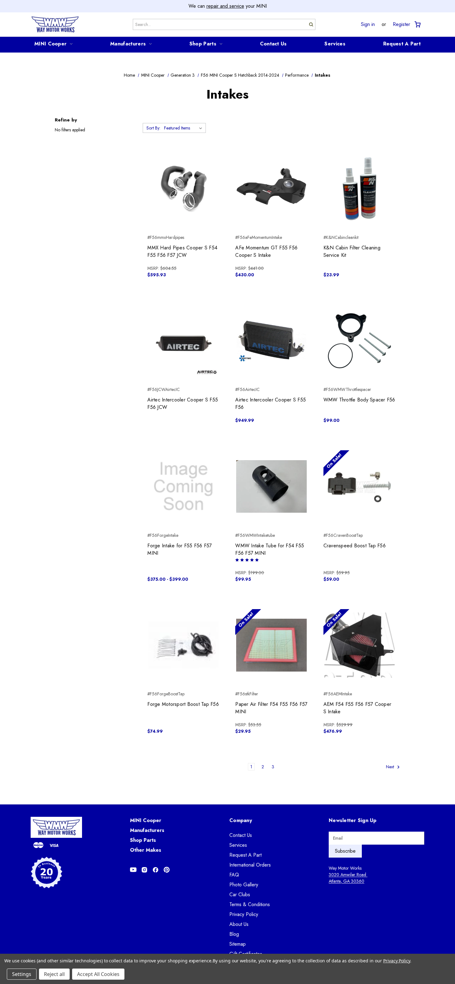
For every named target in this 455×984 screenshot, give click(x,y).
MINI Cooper (50, 43)
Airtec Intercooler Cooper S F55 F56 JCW (182, 403)
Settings (21, 974)
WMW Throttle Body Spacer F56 (359, 399)
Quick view (183, 178)
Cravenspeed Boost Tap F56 (354, 545)
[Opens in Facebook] (155, 870)
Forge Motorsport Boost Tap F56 (183, 704)
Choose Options (271, 200)
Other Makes (145, 850)
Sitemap (237, 944)
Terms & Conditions (249, 904)
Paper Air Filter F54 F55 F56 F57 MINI (271, 708)
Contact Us (273, 43)
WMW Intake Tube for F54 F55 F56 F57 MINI (269, 549)
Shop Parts (202, 43)
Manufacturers (128, 43)
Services (334, 43)
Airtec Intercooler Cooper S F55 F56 (270, 403)
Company (240, 820)
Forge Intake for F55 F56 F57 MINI (179, 549)
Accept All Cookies (98, 974)
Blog (234, 934)
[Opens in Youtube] (133, 870)
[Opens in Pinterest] (166, 870)
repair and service (225, 6)
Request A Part (402, 43)
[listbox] (184, 128)
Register (401, 24)
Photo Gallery (243, 884)
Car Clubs (239, 894)
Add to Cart (183, 200)
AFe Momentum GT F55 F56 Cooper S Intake (266, 251)
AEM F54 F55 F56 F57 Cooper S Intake (357, 708)
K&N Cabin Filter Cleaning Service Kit (351, 251)
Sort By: (153, 128)
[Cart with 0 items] (417, 24)
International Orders (250, 864)
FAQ (234, 874)
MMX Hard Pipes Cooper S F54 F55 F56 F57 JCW (182, 251)
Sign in (368, 24)
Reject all (54, 974)
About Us (239, 924)
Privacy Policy (243, 914)
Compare (181, 189)
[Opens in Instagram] (144, 870)
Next (390, 767)
